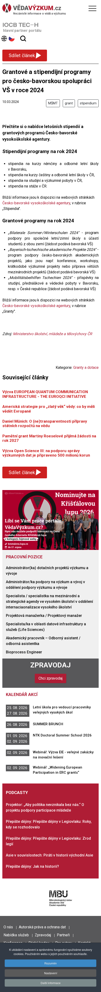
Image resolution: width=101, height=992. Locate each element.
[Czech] (12, 38)
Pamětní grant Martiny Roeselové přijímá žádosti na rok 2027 (49, 438)
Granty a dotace (86, 367)
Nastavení (50, 973)
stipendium (88, 103)
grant (69, 103)
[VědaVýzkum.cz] (49, 8)
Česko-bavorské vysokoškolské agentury (36, 203)
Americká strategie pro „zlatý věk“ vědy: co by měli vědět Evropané (48, 408)
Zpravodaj (50, 665)
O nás (8, 927)
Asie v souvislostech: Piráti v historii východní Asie (49, 855)
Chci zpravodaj (50, 678)
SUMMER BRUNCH (48, 724)
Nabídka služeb (16, 935)
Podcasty (17, 792)
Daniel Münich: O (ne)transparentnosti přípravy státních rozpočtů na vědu (44, 423)
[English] (4, 38)
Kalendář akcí (22, 694)
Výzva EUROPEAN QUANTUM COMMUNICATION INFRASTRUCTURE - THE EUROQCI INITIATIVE (45, 394)
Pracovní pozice (24, 556)
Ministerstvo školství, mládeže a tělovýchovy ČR (52, 334)
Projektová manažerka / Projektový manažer (44, 615)
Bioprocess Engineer (24, 652)
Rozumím (50, 963)
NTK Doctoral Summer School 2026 (62, 735)
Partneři (63, 935)
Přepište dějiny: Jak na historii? (32, 866)
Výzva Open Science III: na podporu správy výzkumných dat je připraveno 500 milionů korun (46, 453)
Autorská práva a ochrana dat (42, 927)
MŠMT (53, 103)
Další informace (51, 983)
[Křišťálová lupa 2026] (50, 519)
